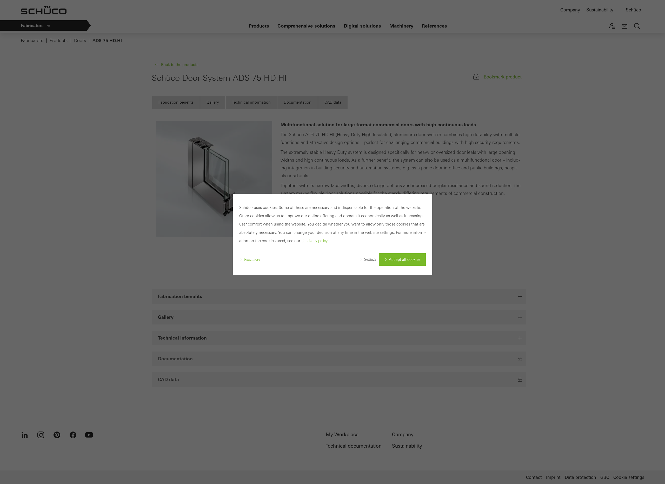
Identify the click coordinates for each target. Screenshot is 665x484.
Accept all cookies (405, 259)
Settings (370, 259)
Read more (252, 259)
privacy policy (316, 241)
